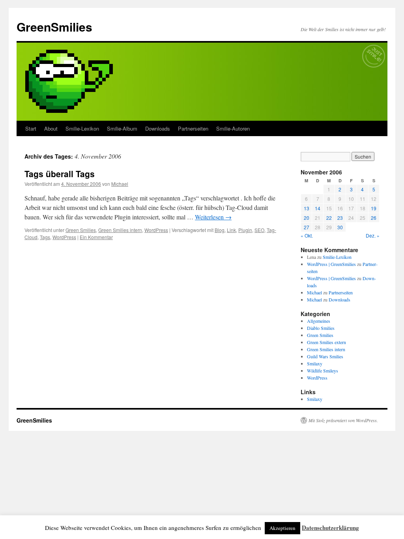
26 (373, 217)
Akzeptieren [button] (282, 528)
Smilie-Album (122, 128)
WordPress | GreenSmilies (331, 264)
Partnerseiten (193, 128)
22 (329, 217)
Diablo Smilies (321, 328)
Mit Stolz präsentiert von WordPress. (343, 420)
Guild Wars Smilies (325, 356)
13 (306, 208)
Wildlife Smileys (322, 370)
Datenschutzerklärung (330, 527)
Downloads (157, 128)
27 (306, 227)
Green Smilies (80, 229)
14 (317, 208)
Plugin (245, 229)
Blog (219, 229)
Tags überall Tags (59, 174)
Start (30, 128)
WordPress (156, 229)
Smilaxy (314, 363)
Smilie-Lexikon (82, 128)
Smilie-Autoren (233, 128)
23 (340, 217)
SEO (259, 229)
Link (231, 229)
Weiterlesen (213, 217)
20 (306, 217)
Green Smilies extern (326, 342)
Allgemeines (318, 321)
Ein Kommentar (96, 237)
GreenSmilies (54, 26)
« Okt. (307, 235)
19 (373, 208)
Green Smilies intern (120, 229)
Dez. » (373, 235)
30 (340, 227)
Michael (119, 183)
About (51, 128)
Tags (45, 237)
